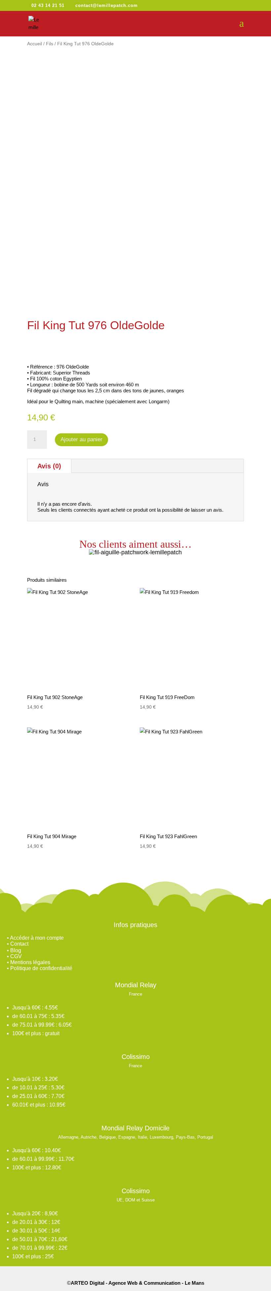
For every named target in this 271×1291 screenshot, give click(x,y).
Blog (15, 950)
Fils (49, 43)
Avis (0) (49, 466)
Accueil (34, 43)
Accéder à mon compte (37, 938)
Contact (19, 944)
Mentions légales (30, 962)
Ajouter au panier (81, 439)
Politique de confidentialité (41, 968)
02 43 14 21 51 (47, 5)
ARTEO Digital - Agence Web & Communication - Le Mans (137, 1283)
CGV (16, 956)
